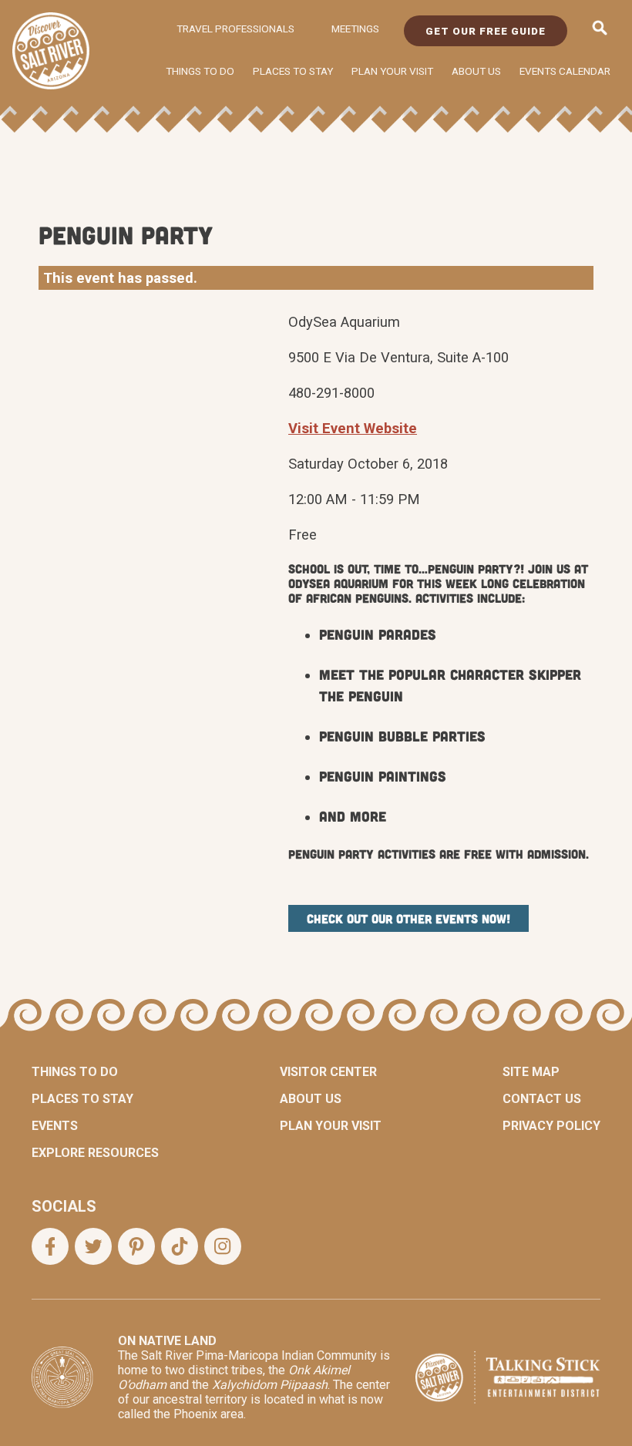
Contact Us (542, 1098)
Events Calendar (564, 71)
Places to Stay (293, 71)
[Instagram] (222, 1246)
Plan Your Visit (392, 71)
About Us (476, 71)
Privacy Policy (551, 1125)
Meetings (355, 28)
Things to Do (200, 71)
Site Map (531, 1071)
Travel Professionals (235, 28)
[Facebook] (50, 1246)
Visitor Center (328, 1071)
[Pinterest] (136, 1246)
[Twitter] (93, 1246)
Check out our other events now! (408, 918)
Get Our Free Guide (485, 31)
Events (55, 1125)
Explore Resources (95, 1152)
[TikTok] (179, 1246)
